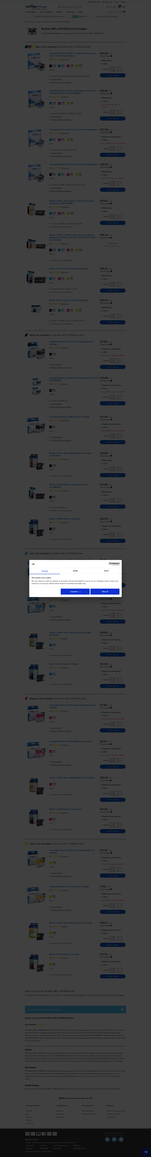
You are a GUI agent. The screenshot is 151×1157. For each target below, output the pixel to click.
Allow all (105, 591)
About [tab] (106, 571)
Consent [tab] (45, 571)
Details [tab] (75, 571)
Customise (74, 591)
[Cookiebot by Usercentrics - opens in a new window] (110, 563)
